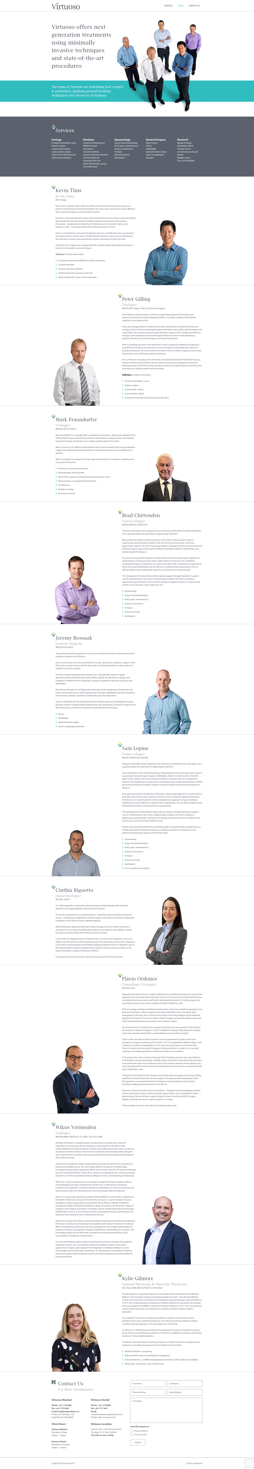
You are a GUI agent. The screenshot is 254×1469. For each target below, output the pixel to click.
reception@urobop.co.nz (68, 1411)
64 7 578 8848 (105, 1405)
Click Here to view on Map (102, 1435)
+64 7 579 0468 (62, 1408)
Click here (60, 254)
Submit (138, 1442)
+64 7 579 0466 (64, 1405)
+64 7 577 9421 (101, 1408)
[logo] (66, 6)
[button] (185, 5)
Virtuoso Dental (140, 1434)
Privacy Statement (194, 1463)
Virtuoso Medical (141, 1431)
